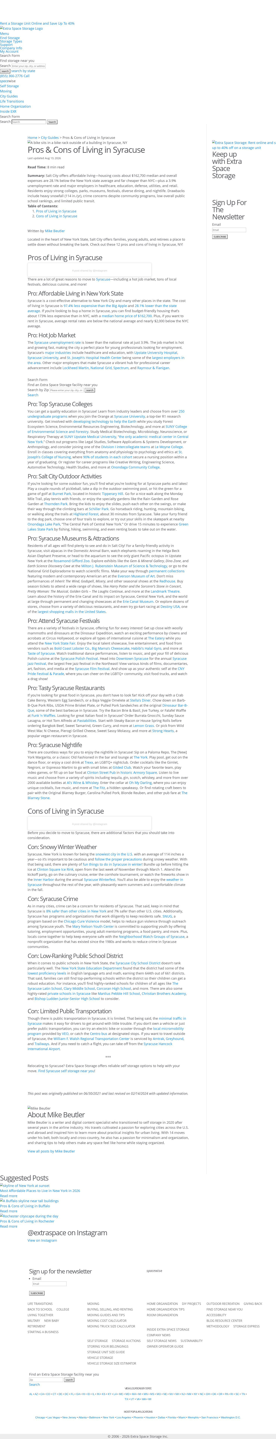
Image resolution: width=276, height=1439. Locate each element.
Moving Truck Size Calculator (111, 1326)
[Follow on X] (160, 1286)
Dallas (161, 1417)
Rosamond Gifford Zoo (72, 561)
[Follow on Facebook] (216, 185)
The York (140, 757)
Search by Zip (38, 390)
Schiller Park (99, 509)
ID (88, 1394)
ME (121, 1394)
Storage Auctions (126, 1341)
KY (109, 1394)
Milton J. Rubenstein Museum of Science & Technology (124, 566)
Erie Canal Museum (138, 601)
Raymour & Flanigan (153, 368)
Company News (158, 1335)
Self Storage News (161, 1341)
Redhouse (167, 581)
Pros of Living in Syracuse (56, 211)
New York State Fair (60, 643)
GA (78, 1394)
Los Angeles (124, 1417)
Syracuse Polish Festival (79, 658)
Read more (8, 1195)
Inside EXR (8, 111)
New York (108, 1417)
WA (144, 1399)
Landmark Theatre (165, 591)
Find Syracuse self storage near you (66, 1071)
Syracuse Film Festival (92, 668)
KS (103, 1394)
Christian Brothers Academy (164, 993)
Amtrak (158, 1038)
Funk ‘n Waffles (43, 715)
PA (226, 1394)
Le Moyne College (169, 447)
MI (139, 1394)
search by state (23, 70)
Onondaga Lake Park (44, 524)
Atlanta (82, 1417)
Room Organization (162, 1315)
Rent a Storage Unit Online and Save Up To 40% (37, 23)
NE (165, 1394)
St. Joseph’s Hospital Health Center (94, 357)
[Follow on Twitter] (227, 185)
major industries (58, 352)
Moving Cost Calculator (107, 1321)
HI (83, 1394)
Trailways (42, 1043)
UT (132, 1399)
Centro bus (98, 1033)
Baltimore (94, 1417)
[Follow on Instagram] (238, 185)
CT (54, 1394)
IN (98, 1394)
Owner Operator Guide (165, 1347)
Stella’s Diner (140, 700)
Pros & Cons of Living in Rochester (27, 1221)
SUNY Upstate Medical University (90, 436)
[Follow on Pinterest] (248, 185)
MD (127, 1394)
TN (243, 1394)
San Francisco (209, 1417)
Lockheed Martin (76, 368)
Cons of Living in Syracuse (56, 216)
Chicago (40, 1417)
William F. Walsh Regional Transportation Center (92, 1038)
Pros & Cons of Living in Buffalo (25, 1206)
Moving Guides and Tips (106, 1315)
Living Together (40, 1315)
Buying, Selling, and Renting (110, 1309)
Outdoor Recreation (223, 1304)
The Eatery (156, 638)
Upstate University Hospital (155, 352)
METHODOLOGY (218, 1326)
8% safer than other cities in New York (76, 911)
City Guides (9, 96)
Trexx (89, 762)
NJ (183, 1394)
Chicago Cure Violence (81, 921)
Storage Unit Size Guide (106, 1352)
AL (30, 1394)
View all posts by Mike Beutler (51, 1151)
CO (48, 1394)
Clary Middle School (79, 988)
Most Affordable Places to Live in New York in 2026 (40, 1190)
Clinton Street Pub (101, 772)
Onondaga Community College (135, 467)
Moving (6, 91)
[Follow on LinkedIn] (190, 1286)
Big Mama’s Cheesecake (111, 648)
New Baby (51, 1321)
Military (34, 1321)
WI (149, 1399)
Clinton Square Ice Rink (55, 869)
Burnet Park (61, 493)
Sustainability (192, 1341)
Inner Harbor (44, 879)
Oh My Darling (140, 782)
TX (126, 1399)
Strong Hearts (163, 730)
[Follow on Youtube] (199, 1286)
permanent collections (167, 571)
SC (237, 1394)
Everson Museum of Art (136, 576)
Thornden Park (55, 504)
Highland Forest (85, 514)
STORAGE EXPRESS (246, 1326)
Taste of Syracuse (41, 653)
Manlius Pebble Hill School (119, 993)
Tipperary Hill (112, 493)
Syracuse (103, 279)
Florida (172, 1417)
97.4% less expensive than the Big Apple (95, 305)
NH (177, 1394)
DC (66, 1394)
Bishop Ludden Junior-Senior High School (67, 998)
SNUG (167, 916)
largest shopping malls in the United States (72, 611)
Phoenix (138, 1417)
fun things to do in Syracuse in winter (112, 864)
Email (216, 224)
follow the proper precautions (118, 859)
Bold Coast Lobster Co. (72, 648)
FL (72, 1394)
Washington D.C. (231, 1417)
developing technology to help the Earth (104, 421)
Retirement (36, 1326)
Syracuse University (43, 357)
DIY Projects (191, 1304)
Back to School (40, 1309)
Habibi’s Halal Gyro (146, 648)
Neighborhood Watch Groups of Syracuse (152, 936)
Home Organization (15, 106)
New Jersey (69, 1417)
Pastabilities (86, 720)
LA (115, 1394)
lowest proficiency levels (47, 973)
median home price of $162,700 (127, 316)
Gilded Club (122, 767)
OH (208, 1394)
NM (189, 1394)
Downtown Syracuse (132, 658)
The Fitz (99, 787)
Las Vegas (54, 1417)
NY (195, 1394)
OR (220, 1394)
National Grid (101, 368)
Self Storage (9, 86)
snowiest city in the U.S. (114, 854)
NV (171, 1394)
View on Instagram (42, 1240)
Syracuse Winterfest (99, 879)
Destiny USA (170, 606)
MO (159, 1394)
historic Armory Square (139, 772)
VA (138, 1399)
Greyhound (174, 1038)
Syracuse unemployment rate (57, 342)
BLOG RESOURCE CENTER (224, 1321)
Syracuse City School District (138, 963)
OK (214, 1394)
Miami (182, 1417)
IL (93, 1394)
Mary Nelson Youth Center (93, 926)
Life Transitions (12, 101)
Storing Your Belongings (107, 1347)
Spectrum (121, 368)
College (63, 1309)
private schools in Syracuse (69, 993)
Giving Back (253, 1304)
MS (152, 1394)
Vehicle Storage (100, 1358)
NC (202, 1394)
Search (5, 65)
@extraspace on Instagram (67, 1232)
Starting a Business (43, 1332)
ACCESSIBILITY (216, 1315)
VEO (65, 1033)
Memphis (193, 1417)
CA (42, 1394)
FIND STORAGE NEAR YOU (225, 1309)
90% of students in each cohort (107, 457)
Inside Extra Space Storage (168, 1330)
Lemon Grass (143, 725)
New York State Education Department (91, 968)
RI (231, 1394)
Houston (150, 1417)
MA (134, 1394)
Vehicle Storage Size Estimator (111, 1363)
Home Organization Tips (166, 1309)
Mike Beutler (55, 231)
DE (60, 1394)
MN (146, 1394)
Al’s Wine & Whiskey (82, 782)
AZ (36, 1394)
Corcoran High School (114, 988)
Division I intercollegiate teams (125, 447)
